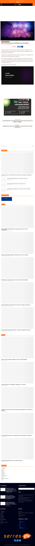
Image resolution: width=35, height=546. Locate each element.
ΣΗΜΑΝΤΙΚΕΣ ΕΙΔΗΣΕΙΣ (6, 41)
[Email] (20, 540)
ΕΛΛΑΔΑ (2, 470)
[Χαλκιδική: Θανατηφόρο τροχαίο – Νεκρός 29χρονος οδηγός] (17, 448)
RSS (20, 492)
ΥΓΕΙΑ (2, 479)
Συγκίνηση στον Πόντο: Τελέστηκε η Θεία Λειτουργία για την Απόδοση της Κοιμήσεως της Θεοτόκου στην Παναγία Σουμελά (11, 490)
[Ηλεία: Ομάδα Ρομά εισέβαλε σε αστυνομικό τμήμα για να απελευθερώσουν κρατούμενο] (17, 423)
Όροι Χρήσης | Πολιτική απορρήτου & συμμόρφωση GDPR (25, 513)
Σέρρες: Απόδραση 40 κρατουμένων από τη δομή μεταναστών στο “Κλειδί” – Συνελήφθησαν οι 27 (10, 497)
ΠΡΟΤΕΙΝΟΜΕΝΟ (4, 475)
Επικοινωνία (20, 516)
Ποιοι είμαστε (20, 511)
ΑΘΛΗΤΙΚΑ (2, 512)
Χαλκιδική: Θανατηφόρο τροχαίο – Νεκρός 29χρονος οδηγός (11, 460)
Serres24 (4, 44)
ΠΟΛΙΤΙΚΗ (2, 474)
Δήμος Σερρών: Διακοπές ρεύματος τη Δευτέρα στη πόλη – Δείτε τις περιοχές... (14, 254)
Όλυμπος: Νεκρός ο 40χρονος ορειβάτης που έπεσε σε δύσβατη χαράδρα (14, 359)
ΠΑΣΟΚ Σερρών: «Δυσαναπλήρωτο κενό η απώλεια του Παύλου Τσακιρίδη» (18, 188)
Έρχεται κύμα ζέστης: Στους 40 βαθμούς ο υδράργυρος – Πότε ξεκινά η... (13, 384)
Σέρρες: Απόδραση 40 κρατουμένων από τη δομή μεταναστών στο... (17, 178)
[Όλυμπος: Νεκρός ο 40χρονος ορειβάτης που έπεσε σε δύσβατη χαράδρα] (17, 347)
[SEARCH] (33, 146)
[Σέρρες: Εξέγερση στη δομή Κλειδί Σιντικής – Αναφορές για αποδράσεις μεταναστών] (17, 318)
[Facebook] (15, 540)
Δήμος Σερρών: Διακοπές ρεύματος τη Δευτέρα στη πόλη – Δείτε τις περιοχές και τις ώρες (11, 503)
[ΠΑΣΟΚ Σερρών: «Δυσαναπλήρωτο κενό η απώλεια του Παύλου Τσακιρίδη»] (3, 190)
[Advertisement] (17, 14)
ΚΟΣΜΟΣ (3, 41)
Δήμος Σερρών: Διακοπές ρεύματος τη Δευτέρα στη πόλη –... (16, 183)
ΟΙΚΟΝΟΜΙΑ (3, 473)
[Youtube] (17, 540)
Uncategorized (3, 467)
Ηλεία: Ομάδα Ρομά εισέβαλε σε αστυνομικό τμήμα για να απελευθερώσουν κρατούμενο (16, 435)
